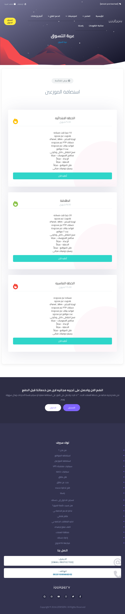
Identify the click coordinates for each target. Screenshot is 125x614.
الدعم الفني (54, 16)
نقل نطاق (62, 477)
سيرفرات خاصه (62, 472)
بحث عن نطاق (63, 482)
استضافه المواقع (62, 455)
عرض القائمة (61, 81)
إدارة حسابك (62, 538)
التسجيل (71, 407)
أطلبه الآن (62, 176)
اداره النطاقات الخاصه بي (62, 521)
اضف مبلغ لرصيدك (62, 527)
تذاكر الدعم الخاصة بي (62, 511)
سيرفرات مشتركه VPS (62, 466)
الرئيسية (100, 16)
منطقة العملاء (62, 532)
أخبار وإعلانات (36, 16)
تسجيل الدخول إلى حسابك (62, 500)
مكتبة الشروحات (96, 25)
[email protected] (109, 4)
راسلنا (80, 25)
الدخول (53, 407)
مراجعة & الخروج (62, 543)
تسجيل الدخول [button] (10, 21)
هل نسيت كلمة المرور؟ (62, 505)
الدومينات (72, 16)
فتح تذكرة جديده (62, 488)
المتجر (87, 16)
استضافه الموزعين (62, 461)
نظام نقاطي (62, 516)
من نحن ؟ (62, 450)
